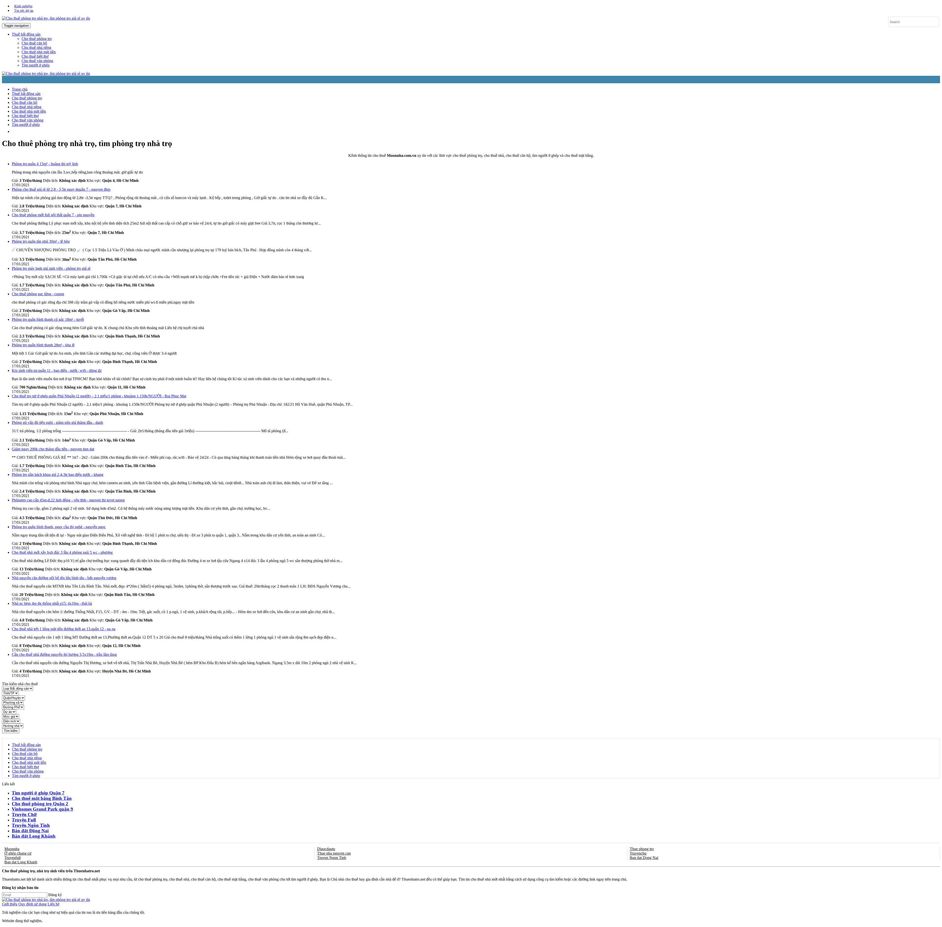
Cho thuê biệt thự (35, 56)
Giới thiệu (9, 904)
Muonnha (11, 849)
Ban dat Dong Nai (644, 858)
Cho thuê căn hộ (34, 43)
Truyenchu (638, 853)
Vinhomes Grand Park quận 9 (42, 809)
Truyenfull (12, 858)
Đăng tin (297, 131)
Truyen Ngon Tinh (331, 858)
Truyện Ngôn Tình (31, 825)
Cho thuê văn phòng (37, 61)
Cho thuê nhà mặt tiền (39, 52)
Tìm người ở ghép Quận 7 (38, 792)
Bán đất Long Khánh (33, 836)
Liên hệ (53, 904)
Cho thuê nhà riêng (36, 47)
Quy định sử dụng (32, 904)
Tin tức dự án (23, 11)
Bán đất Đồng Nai (30, 830)
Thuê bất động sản (26, 94)
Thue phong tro (642, 849)
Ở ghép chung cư (17, 853)
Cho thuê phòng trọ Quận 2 (40, 803)
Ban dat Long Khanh (20, 862)
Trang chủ (19, 89)
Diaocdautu (326, 849)
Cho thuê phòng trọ (37, 39)
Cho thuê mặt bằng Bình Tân (42, 798)
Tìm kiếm (10, 731)
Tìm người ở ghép (36, 65)
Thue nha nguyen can (334, 853)
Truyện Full (24, 819)
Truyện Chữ (24, 814)
